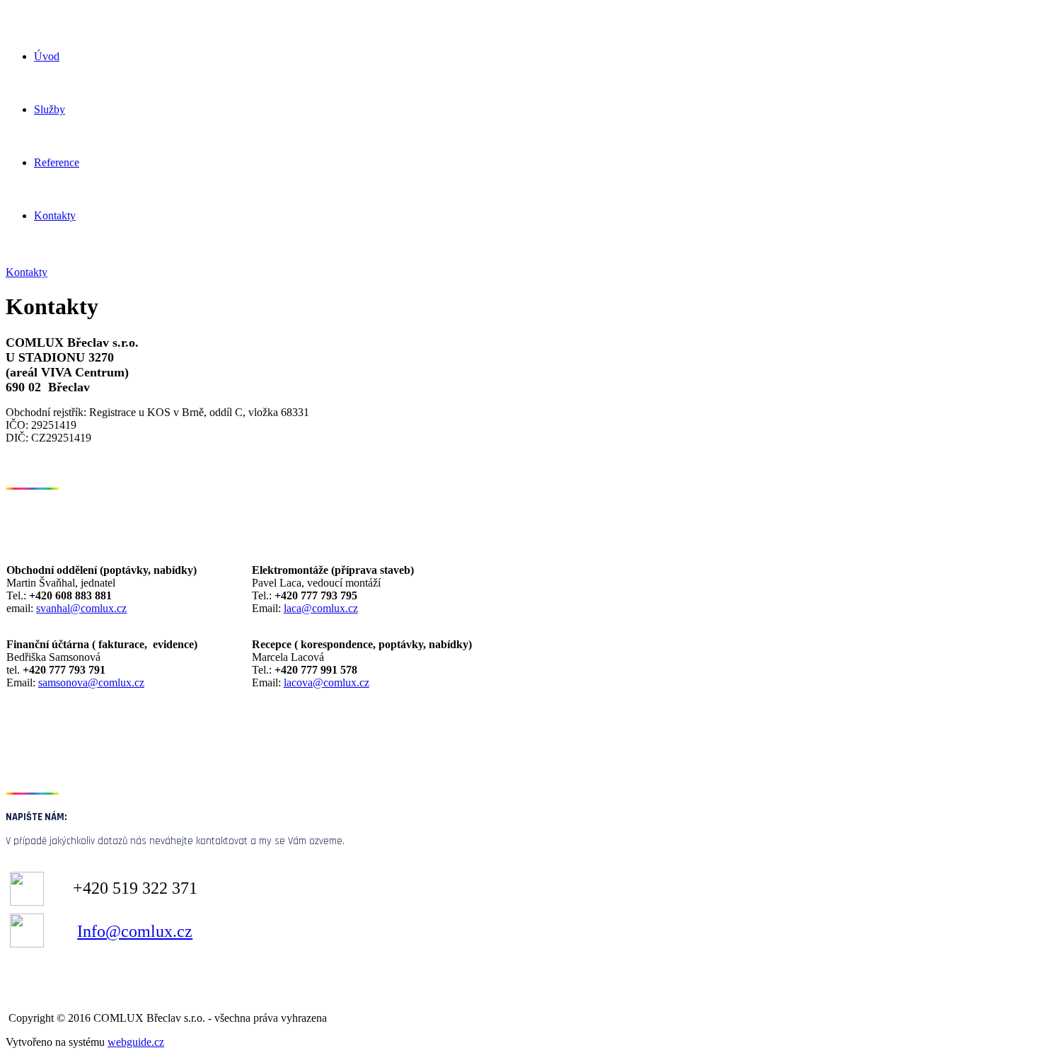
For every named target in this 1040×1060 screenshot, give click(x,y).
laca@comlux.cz (321, 608)
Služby (49, 109)
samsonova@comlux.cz (91, 682)
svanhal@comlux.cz (81, 608)
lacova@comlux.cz (326, 682)
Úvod (46, 56)
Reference (56, 162)
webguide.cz (136, 1042)
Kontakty (55, 215)
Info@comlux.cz (134, 931)
